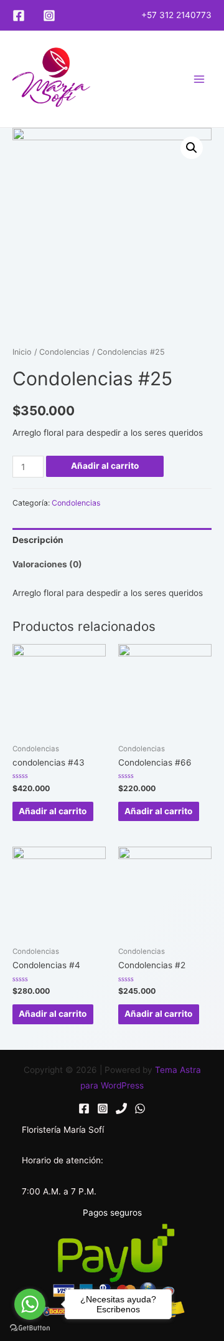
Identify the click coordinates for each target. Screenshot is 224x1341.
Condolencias (64, 352)
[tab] (112, 540)
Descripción (37, 540)
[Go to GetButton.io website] (30, 1328)
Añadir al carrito (105, 466)
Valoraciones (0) (47, 564)
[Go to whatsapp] (29, 1304)
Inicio (22, 352)
